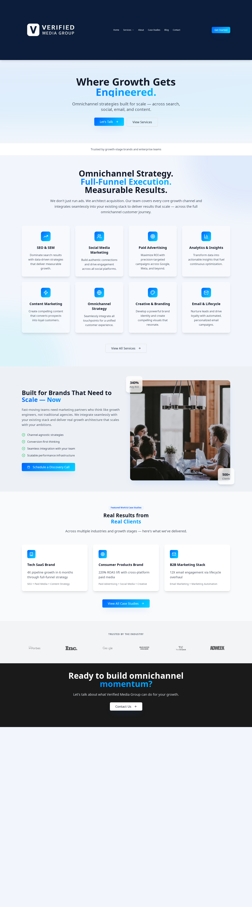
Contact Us (123, 706)
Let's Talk (106, 122)
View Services (142, 122)
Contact (176, 29)
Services (127, 29)
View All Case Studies (123, 603)
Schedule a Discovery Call (51, 467)
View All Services (123, 348)
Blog (166, 29)
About (141, 29)
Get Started (220, 30)
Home (116, 29)
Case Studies (154, 29)
